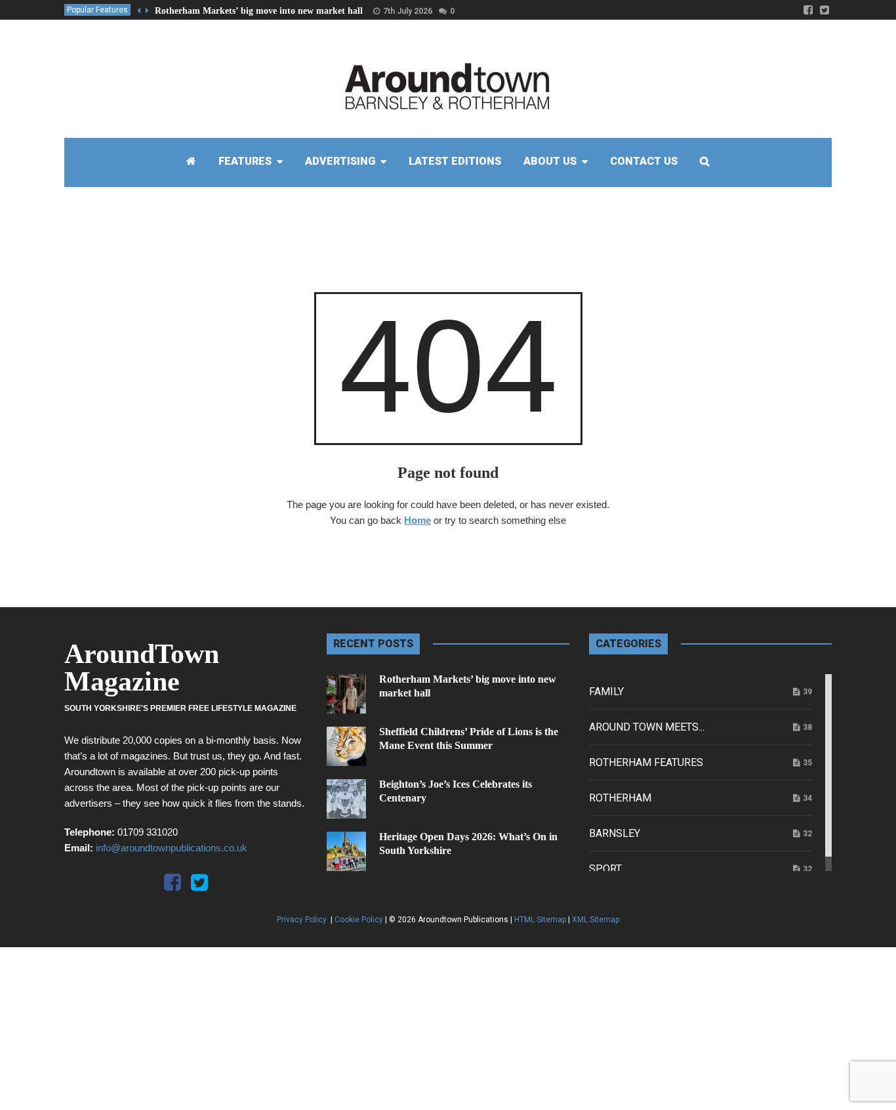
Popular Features (97, 9)
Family (606, 691)
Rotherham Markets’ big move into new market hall (259, 11)
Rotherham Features (646, 762)
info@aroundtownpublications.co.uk (171, 847)
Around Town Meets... (646, 727)
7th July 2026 (407, 11)
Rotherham (620, 798)
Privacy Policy (303, 919)
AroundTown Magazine (141, 667)
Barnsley (614, 833)
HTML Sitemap (540, 919)
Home (417, 520)
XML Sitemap (595, 919)
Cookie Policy (359, 919)
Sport (605, 869)
